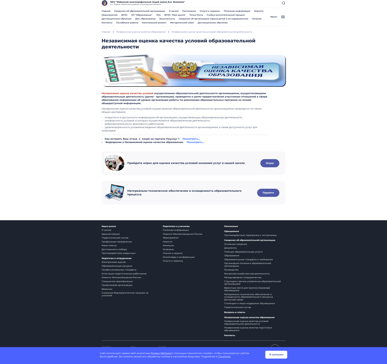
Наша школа (109, 226)
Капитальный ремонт (154, 22)
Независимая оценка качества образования (249, 317)
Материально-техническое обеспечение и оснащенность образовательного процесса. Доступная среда (248, 297)
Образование (231, 255)
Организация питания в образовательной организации (247, 264)
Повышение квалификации (117, 281)
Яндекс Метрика (161, 353)
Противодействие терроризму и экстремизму (250, 235)
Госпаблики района (127, 22)
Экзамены (168, 249)
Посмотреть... (191, 138)
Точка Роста (196, 15)
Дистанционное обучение (117, 18)
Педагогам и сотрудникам (117, 258)
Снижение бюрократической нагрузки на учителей (125, 294)
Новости (258, 11)
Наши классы (109, 245)
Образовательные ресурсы (117, 266)
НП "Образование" (141, 15)
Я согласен (276, 354)
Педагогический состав (115, 237)
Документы (230, 247)
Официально (231, 231)
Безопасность (167, 18)
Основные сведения (235, 244)
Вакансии (107, 289)
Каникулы (168, 245)
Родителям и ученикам (176, 226)
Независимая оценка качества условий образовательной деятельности (246, 322)
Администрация (111, 234)
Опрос (270, 163)
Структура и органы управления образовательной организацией (252, 282)
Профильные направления (117, 241)
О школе (174, 11)
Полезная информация (237, 11)
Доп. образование (145, 18)
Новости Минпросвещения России (121, 277)
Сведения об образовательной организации (139, 11)
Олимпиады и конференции (179, 257)
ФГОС (124, 15)
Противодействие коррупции (119, 253)
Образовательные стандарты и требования (248, 259)
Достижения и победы (114, 249)
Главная (106, 11)
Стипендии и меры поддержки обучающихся (249, 303)
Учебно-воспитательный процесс (226, 15)
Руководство (231, 269)
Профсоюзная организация (117, 285)
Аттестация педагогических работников (124, 273)
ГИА (158, 15)
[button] (283, 3)
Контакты (107, 22)
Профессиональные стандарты (119, 269)
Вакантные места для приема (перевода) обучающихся (247, 289)
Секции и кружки (173, 253)
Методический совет (182, 22)
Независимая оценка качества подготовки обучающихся (248, 329)
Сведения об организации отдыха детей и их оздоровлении (213, 18)
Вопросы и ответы (234, 312)
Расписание (189, 11)
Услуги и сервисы (210, 11)
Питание (257, 18)
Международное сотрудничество (243, 277)
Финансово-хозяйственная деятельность (247, 273)
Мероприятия (110, 15)
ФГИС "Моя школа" (175, 15)
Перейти (268, 192)
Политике (224, 356)
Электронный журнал (114, 262)
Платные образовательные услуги (243, 251)
